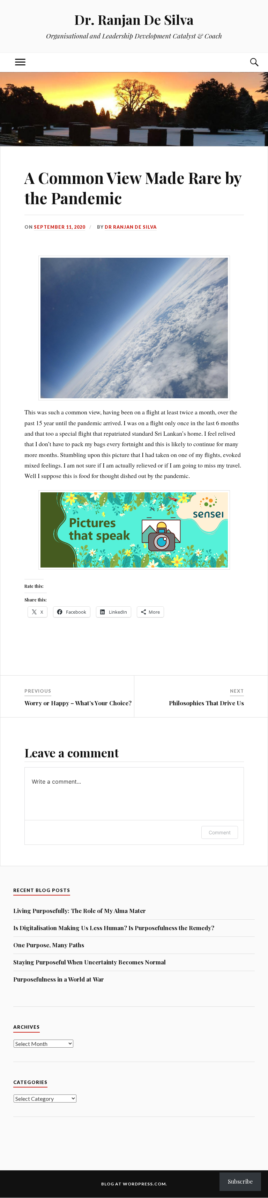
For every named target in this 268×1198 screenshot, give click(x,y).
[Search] (248, 62)
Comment (220, 832)
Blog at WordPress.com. (134, 1183)
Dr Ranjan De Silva (131, 227)
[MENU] (20, 62)
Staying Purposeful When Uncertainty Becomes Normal (89, 962)
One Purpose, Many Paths (48, 945)
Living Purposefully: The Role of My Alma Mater (79, 910)
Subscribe (240, 1181)
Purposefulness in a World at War (58, 979)
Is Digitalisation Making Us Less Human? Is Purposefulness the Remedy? (113, 928)
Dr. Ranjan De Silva (134, 19)
